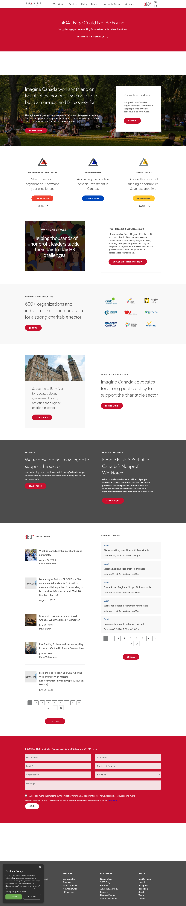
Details (132, 121)
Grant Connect (70, 885)
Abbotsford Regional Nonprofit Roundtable (126, 550)
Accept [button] (13, 897)
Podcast (104, 885)
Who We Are (59, 4)
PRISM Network (70, 889)
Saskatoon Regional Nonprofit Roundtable (126, 606)
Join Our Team (144, 879)
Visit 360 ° (55, 721)
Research (95, 4)
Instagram (143, 885)
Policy (84, 4)
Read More (21, 891)
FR (155, 6)
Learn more (113, 501)
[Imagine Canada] (34, 5)
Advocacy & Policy (109, 889)
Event (106, 545)
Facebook (143, 889)
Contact (142, 874)
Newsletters (106, 879)
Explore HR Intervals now (128, 262)
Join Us (33, 328)
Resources (106, 874)
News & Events (107, 895)
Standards (67, 882)
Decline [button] (32, 897)
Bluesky (141, 892)
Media (141, 895)
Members (129, 4)
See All (131, 657)
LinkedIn (142, 882)
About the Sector (112, 4)
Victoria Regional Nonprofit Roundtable (124, 569)
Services (73, 4)
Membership (69, 879)
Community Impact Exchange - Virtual (124, 624)
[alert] (23, 883)
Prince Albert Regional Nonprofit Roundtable (127, 587)
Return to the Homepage (93, 37)
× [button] (40, 867)
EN (155, 2)
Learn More (35, 131)
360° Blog (105, 882)
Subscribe (42, 418)
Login (43, 206)
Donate (141, 898)
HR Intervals (68, 892)
